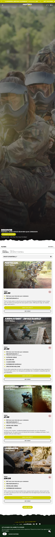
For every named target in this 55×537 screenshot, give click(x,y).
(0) (52, 5)
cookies (7, 531)
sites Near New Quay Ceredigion (18, 237)
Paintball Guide (5, 237)
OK (5, 534)
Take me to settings (13, 534)
